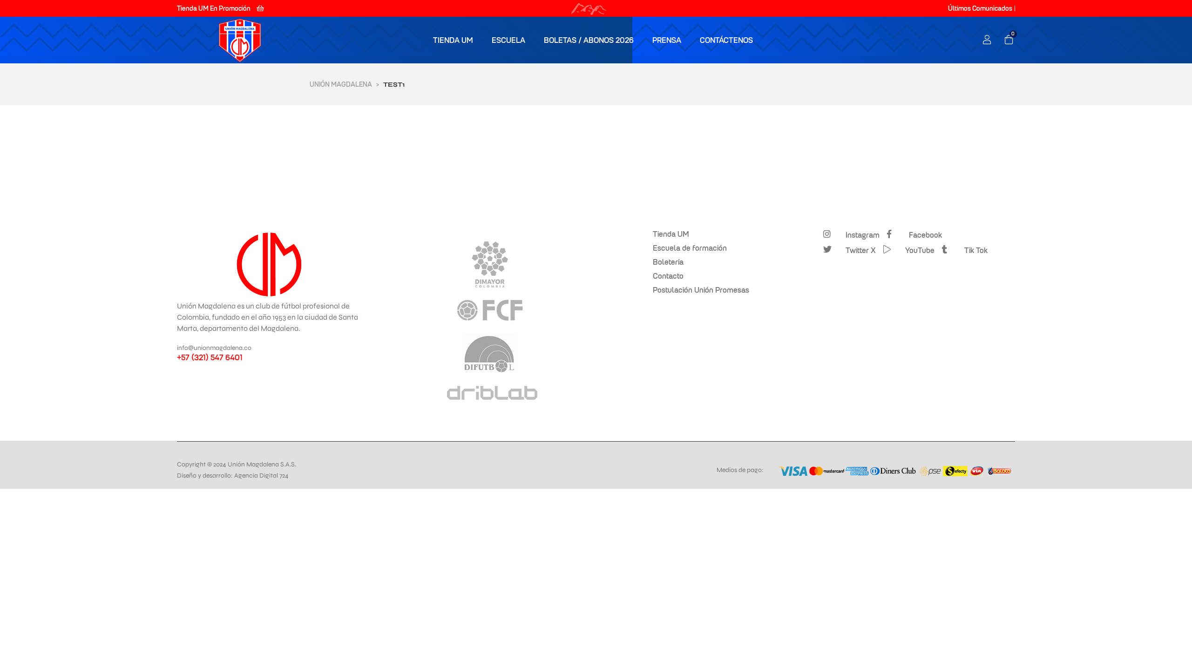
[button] (220, 8)
